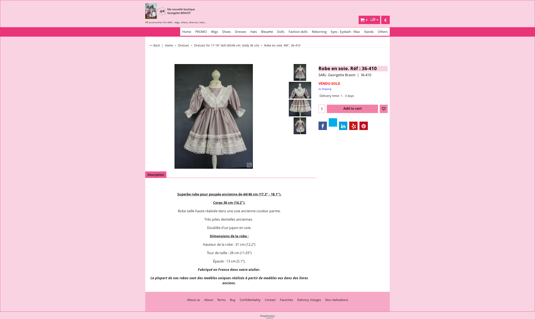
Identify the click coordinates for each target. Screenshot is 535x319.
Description (156, 175)
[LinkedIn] (343, 126)
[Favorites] (384, 109)
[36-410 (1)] (300, 125)
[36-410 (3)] (300, 90)
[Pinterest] (363, 126)
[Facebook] (322, 126)
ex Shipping (324, 88)
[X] (333, 122)
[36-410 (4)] (300, 108)
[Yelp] (353, 126)
